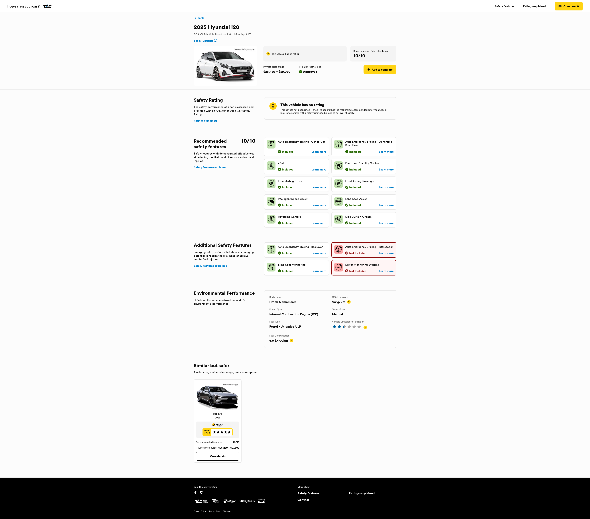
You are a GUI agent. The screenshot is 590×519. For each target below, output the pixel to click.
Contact (303, 500)
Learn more (318, 151)
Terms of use (214, 511)
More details (218, 456)
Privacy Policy (200, 511)
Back (200, 18)
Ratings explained (534, 6)
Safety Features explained (210, 167)
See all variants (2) (205, 40)
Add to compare (382, 69)
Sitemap (226, 511)
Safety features (504, 6)
